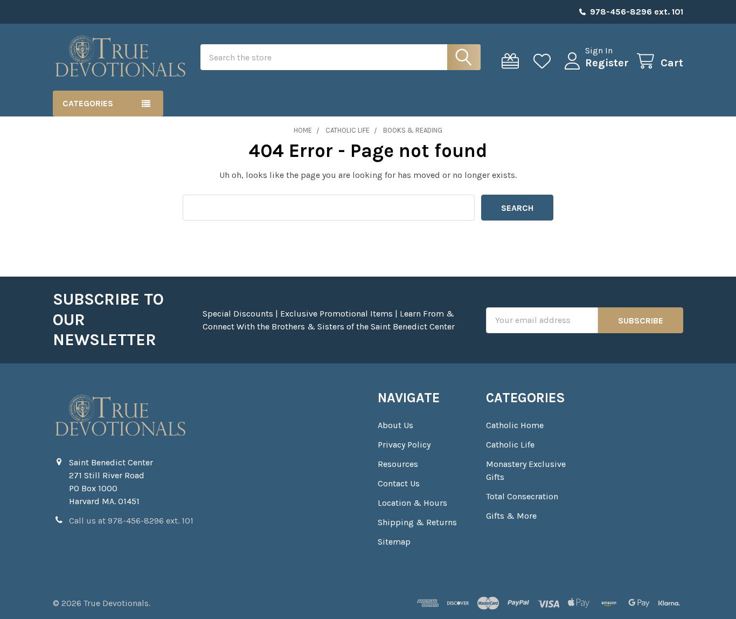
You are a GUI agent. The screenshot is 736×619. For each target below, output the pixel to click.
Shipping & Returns (417, 522)
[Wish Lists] (544, 61)
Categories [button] (88, 103)
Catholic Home (515, 425)
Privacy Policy (404, 444)
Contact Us (399, 483)
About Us (395, 425)
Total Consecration (522, 496)
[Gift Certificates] (512, 61)
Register (607, 63)
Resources (398, 464)
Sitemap (394, 542)
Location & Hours (412, 503)
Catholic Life (510, 444)
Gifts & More (511, 516)
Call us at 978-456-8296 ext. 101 (131, 520)
